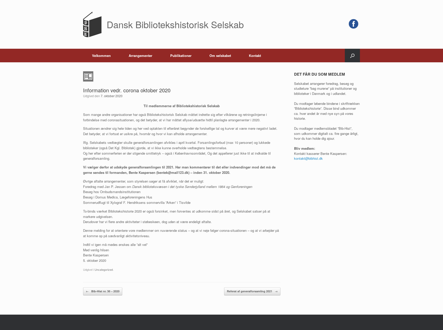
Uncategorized (104, 269)
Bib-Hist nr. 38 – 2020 (102, 291)
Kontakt (255, 55)
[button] (352, 55)
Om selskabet (220, 55)
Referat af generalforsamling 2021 (252, 291)
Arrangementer (140, 55)
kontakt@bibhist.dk (308, 158)
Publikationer (181, 55)
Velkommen (101, 55)
